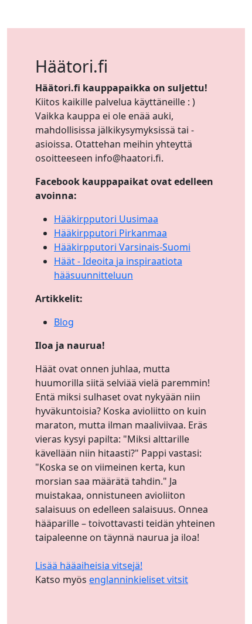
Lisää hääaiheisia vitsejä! (88, 565)
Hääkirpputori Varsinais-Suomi (122, 247)
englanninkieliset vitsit (138, 579)
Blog (64, 322)
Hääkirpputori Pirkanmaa (110, 233)
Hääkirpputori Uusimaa (106, 218)
